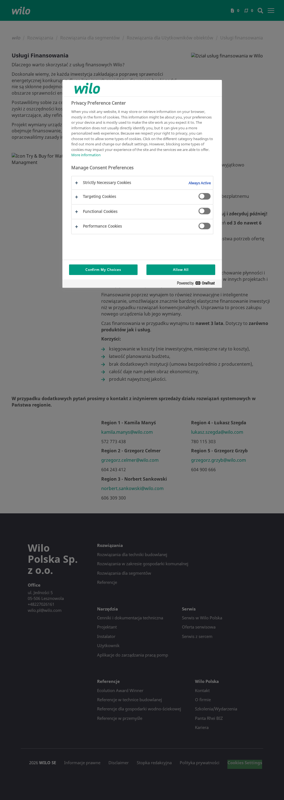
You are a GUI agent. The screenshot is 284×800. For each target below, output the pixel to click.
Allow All (181, 269)
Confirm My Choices (103, 269)
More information (86, 154)
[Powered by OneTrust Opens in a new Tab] (198, 284)
